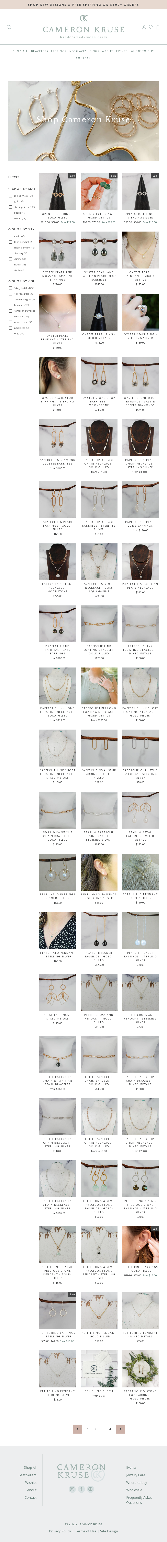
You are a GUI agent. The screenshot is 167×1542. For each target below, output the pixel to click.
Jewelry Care (135, 1475)
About (107, 51)
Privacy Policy (60, 1531)
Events (121, 51)
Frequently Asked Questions (139, 1500)
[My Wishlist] (151, 27)
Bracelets (39, 51)
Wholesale (134, 1490)
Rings (94, 51)
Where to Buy (142, 51)
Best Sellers (27, 1475)
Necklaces (78, 51)
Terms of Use (85, 1531)
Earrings (58, 51)
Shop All (20, 51)
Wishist (30, 1482)
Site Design (109, 1531)
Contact (83, 58)
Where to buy (136, 1482)
